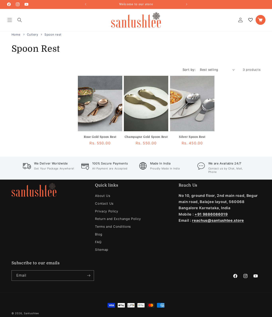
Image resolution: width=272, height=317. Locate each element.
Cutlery (33, 34)
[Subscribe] (89, 275)
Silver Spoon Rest (192, 136)
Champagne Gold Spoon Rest (146, 136)
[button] (10, 20)
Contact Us (104, 203)
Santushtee (31, 313)
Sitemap (101, 250)
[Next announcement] (186, 4)
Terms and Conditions (113, 227)
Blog (98, 234)
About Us (102, 196)
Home (16, 34)
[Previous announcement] (85, 4)
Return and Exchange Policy (118, 219)
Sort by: (189, 70)
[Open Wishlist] (251, 20)
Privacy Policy (106, 211)
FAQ (98, 242)
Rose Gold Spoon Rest (100, 136)
